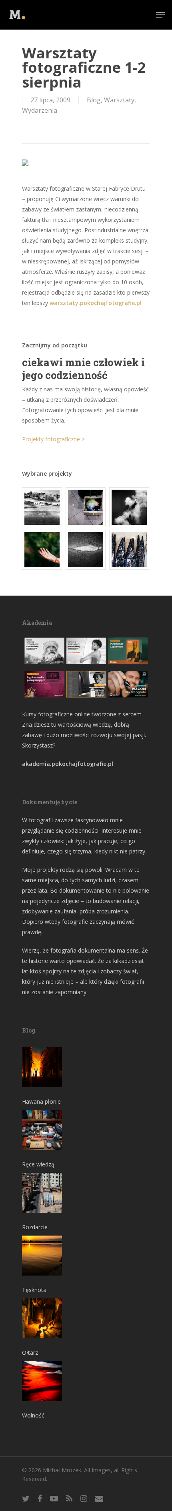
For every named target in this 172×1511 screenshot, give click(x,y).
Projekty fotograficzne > (53, 439)
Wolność (33, 1415)
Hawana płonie (41, 1101)
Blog (94, 100)
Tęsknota (34, 1290)
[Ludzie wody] (129, 507)
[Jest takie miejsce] (129, 550)
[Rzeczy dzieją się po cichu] (86, 507)
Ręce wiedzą (38, 1164)
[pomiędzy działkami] (42, 550)
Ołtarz (30, 1352)
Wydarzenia (39, 110)
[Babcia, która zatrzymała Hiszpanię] (42, 507)
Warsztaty (119, 100)
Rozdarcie (35, 1227)
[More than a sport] (86, 550)
